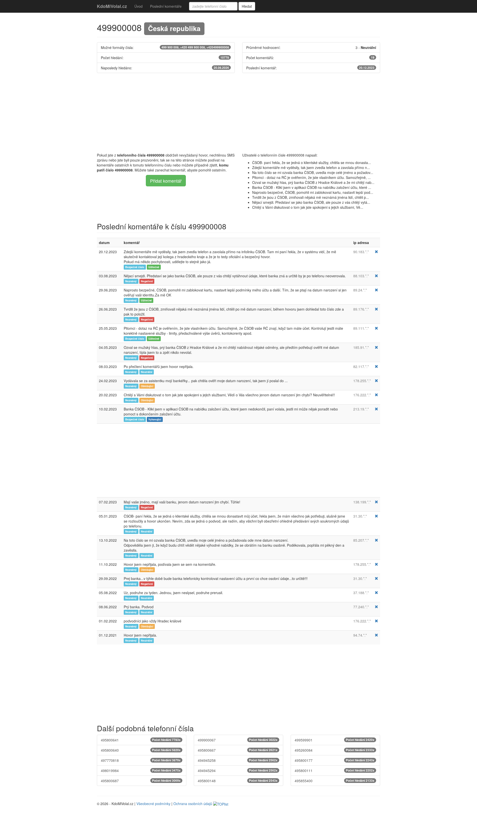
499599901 (334, 739)
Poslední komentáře (166, 6)
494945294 (238, 770)
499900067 (238, 739)
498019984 (141, 770)
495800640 (141, 750)
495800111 (334, 770)
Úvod (138, 6)
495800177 (334, 760)
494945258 (238, 760)
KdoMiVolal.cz (112, 6)
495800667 (238, 750)
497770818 (141, 760)
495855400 (334, 780)
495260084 (334, 750)
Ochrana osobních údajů (192, 803)
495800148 (238, 780)
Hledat (247, 6)
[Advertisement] (238, 113)
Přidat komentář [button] (166, 180)
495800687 (141, 780)
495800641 (141, 739)
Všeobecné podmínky (153, 803)
